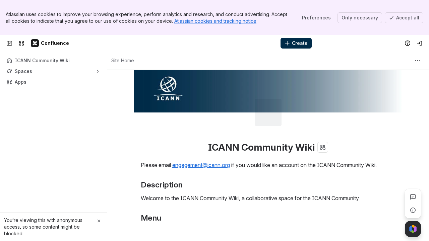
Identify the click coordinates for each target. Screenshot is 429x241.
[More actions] (417, 60)
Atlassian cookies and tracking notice (215, 21)
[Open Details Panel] (413, 210)
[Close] (99, 221)
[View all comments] (413, 196)
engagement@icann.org (201, 165)
